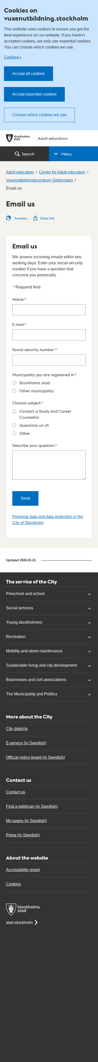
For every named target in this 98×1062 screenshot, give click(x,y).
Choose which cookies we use (39, 115)
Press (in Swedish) (23, 835)
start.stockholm (19, 922)
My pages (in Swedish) (26, 821)
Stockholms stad (34, 382)
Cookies (11, 57)
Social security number (34, 349)
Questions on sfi (34, 425)
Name (19, 299)
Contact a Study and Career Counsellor (45, 414)
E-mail (19, 324)
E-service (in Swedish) (26, 743)
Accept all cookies (28, 73)
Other (24, 433)
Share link (47, 218)
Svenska (20, 218)
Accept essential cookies (34, 94)
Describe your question (34, 445)
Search (28, 153)
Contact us (15, 792)
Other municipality (36, 390)
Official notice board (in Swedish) (35, 757)
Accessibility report (23, 870)
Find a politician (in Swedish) (32, 806)
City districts (17, 729)
